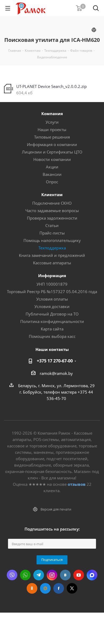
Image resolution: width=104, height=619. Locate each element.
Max (92, 575)
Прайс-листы (52, 233)
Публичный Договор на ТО (52, 314)
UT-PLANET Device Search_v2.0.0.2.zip (51, 86)
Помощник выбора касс (52, 336)
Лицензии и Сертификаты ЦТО (52, 152)
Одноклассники (32, 588)
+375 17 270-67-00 (55, 361)
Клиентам (52, 194)
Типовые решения (52, 137)
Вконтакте (65, 575)
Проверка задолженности (52, 218)
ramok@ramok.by (56, 373)
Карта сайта (52, 328)
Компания (52, 113)
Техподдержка (52, 247)
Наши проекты (52, 129)
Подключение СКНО (52, 203)
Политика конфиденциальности (52, 321)
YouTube (78, 575)
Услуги (52, 122)
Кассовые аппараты (52, 262)
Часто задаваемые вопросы (52, 210)
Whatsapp (25, 575)
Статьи (52, 225)
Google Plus (45, 588)
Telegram (38, 575)
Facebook (58, 588)
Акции (52, 166)
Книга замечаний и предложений (52, 255)
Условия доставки (52, 306)
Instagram (52, 575)
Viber (12, 575)
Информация (52, 275)
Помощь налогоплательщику (52, 240)
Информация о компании (52, 144)
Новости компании (52, 159)
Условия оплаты (52, 299)
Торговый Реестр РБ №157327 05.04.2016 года (52, 291)
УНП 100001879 (52, 284)
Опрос (52, 181)
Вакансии (52, 174)
